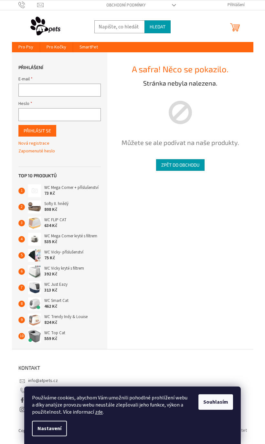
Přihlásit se (37, 130)
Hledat (157, 26)
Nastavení (49, 428)
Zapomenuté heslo (36, 151)
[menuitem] (26, 47)
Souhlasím (215, 402)
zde (99, 412)
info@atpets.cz (43, 380)
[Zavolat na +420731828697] (27, 5)
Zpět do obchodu (180, 165)
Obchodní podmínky (126, 5)
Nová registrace (33, 143)
